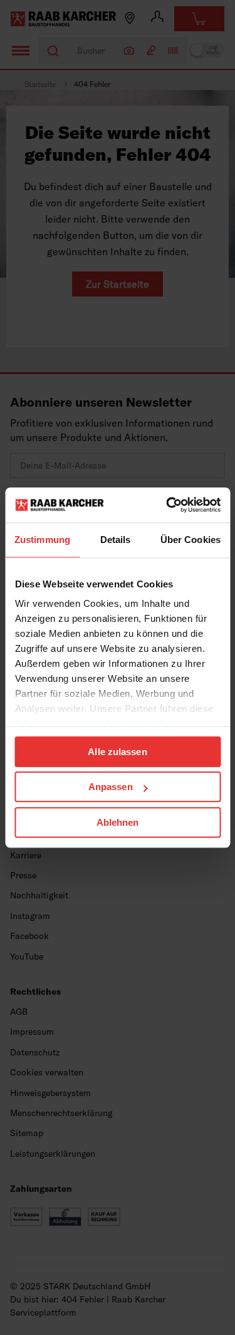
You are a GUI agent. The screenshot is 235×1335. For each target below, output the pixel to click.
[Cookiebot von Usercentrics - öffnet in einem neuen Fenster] (167, 505)
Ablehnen (118, 822)
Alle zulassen (117, 751)
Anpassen (110, 786)
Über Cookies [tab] (190, 539)
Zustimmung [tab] (42, 539)
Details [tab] (115, 539)
